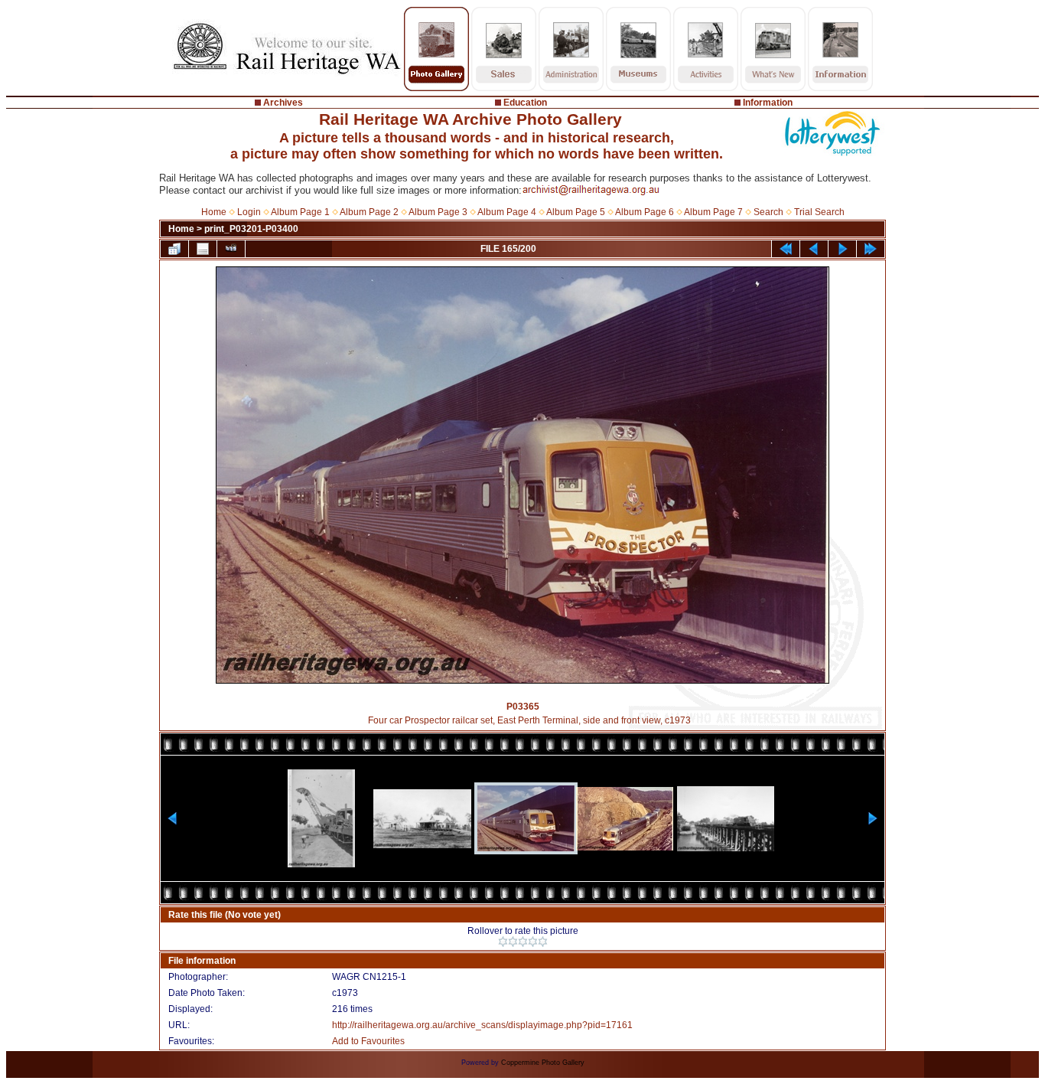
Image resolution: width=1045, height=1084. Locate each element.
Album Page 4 (506, 212)
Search (768, 212)
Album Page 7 (713, 212)
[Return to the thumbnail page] (174, 248)
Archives (283, 102)
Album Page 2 (369, 212)
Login (249, 212)
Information (768, 102)
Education (525, 102)
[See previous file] (814, 248)
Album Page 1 (300, 212)
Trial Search (819, 212)
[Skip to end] (870, 248)
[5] (543, 941)
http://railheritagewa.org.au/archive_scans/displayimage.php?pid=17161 (482, 1025)
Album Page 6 (644, 212)
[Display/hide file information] (202, 248)
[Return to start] (785, 248)
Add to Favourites (368, 1041)
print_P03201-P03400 (251, 229)
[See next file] (842, 248)
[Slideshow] (231, 248)
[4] (533, 941)
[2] (513, 941)
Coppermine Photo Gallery (542, 1062)
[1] (503, 941)
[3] (523, 941)
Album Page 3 (438, 212)
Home (213, 212)
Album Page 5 (575, 212)
